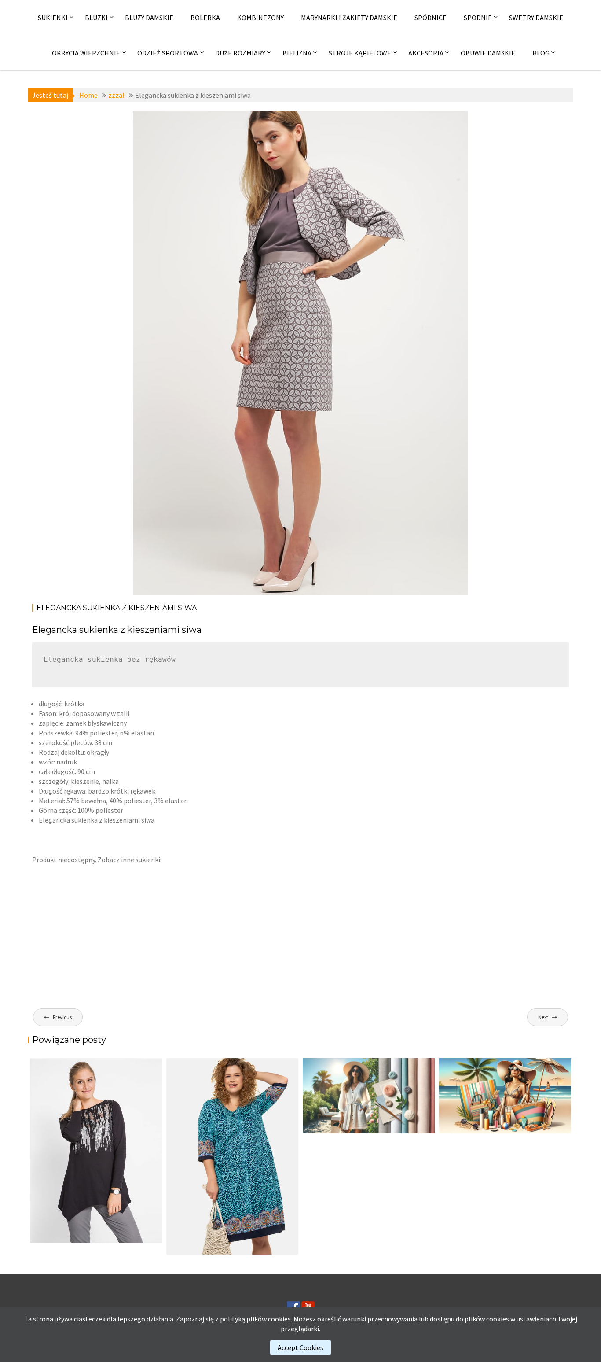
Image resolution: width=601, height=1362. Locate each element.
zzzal (207, 122)
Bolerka (205, 17)
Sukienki (53, 17)
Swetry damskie (536, 17)
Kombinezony (260, 17)
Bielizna (296, 52)
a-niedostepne (174, 122)
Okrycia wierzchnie (86, 52)
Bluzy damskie (149, 17)
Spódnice (430, 17)
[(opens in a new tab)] (232, 1156)
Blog (541, 52)
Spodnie (478, 17)
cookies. (280, 1318)
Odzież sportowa (167, 52)
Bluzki (96, 17)
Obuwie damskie (488, 52)
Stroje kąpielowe (360, 52)
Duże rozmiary (240, 52)
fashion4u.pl (399, 132)
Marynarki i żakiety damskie (349, 17)
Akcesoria (425, 52)
